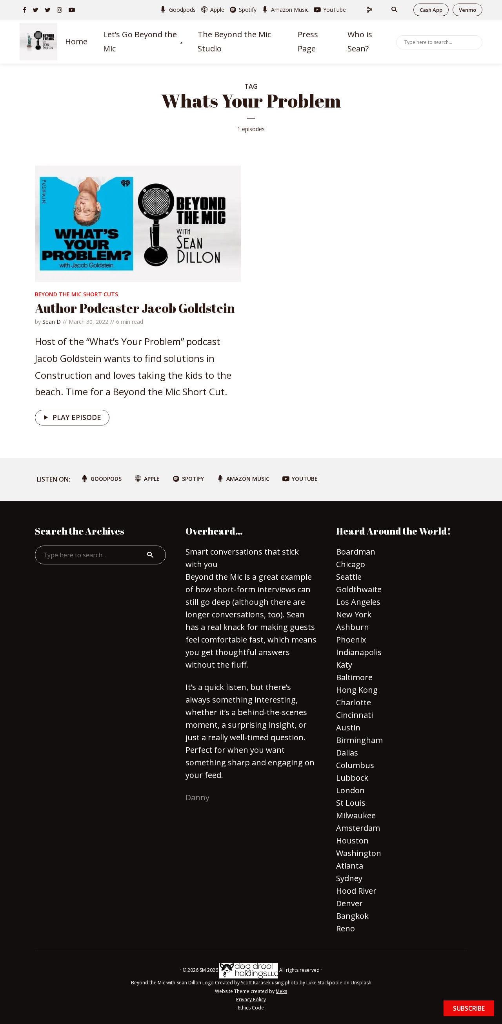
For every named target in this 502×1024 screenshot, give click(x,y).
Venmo (467, 9)
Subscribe (469, 1008)
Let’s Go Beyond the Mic (140, 41)
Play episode (77, 417)
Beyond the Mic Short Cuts (76, 294)
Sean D (51, 321)
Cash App (431, 9)
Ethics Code (251, 1007)
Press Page (308, 41)
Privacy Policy (251, 999)
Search (475, 42)
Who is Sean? (359, 41)
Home (76, 41)
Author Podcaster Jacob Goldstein (135, 307)
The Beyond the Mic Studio (234, 41)
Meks (281, 991)
